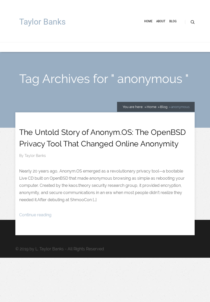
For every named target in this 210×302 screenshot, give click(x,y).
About (160, 21)
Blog (173, 21)
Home (148, 21)
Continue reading (35, 214)
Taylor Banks (42, 22)
